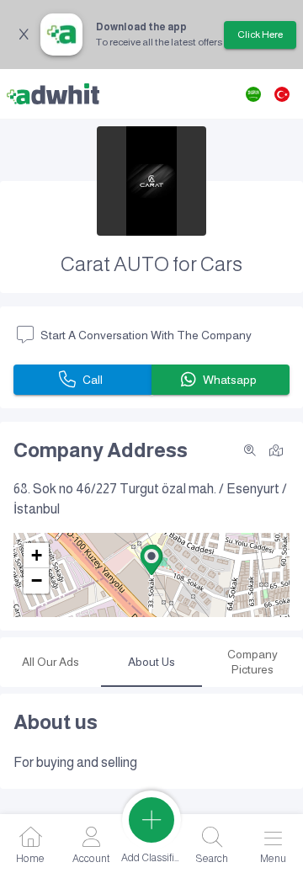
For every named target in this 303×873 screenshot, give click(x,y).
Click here (260, 34)
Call (92, 379)
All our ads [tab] (50, 661)
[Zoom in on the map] (250, 450)
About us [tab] (151, 661)
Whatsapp (230, 379)
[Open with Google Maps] (276, 449)
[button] (151, 560)
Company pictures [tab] (252, 661)
